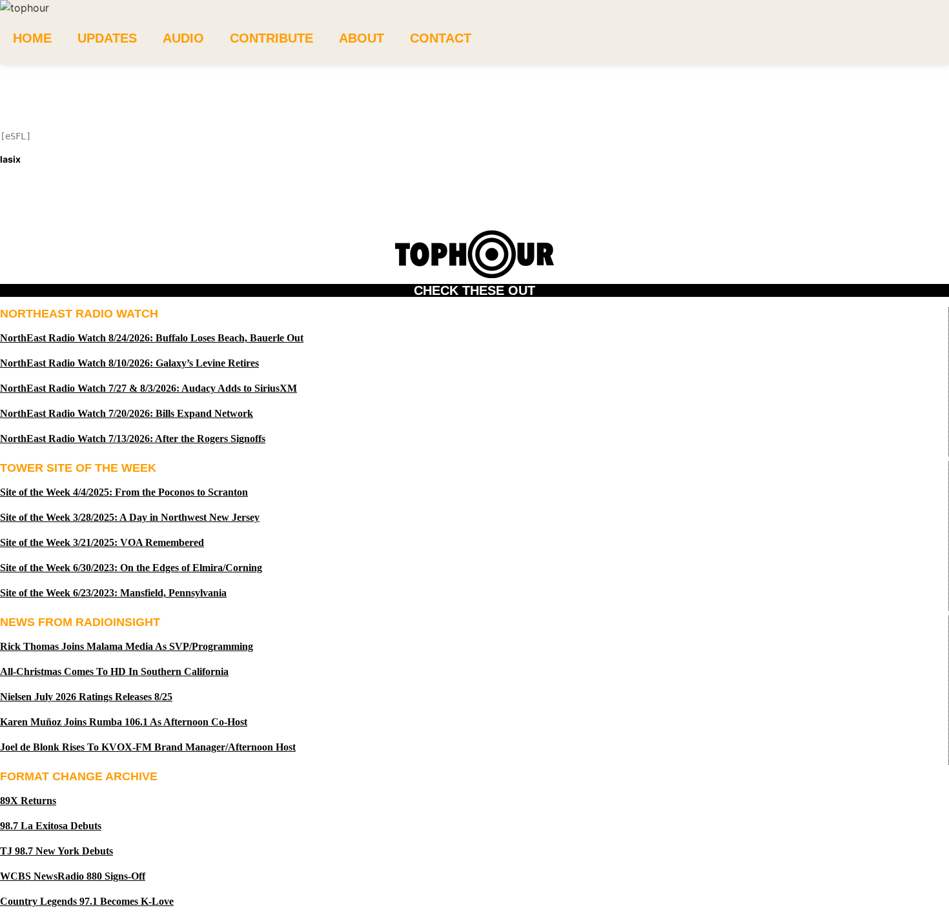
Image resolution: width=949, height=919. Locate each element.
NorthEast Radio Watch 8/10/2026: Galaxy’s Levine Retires (129, 363)
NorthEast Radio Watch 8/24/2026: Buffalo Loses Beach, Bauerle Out (151, 337)
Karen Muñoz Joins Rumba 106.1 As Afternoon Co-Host (123, 721)
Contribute (271, 38)
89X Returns (28, 800)
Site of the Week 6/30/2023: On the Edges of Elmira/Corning (131, 567)
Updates (107, 38)
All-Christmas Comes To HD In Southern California (114, 671)
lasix (10, 159)
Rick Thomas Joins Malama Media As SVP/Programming (126, 646)
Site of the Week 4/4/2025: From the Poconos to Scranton (124, 492)
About (361, 38)
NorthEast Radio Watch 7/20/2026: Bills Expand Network (126, 413)
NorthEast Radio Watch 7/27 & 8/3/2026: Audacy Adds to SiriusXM (148, 388)
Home (32, 38)
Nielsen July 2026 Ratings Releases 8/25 (86, 696)
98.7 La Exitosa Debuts (50, 825)
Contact (440, 38)
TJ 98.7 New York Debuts (56, 850)
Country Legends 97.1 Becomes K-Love (87, 901)
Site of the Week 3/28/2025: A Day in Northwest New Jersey (130, 517)
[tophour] (24, 7)
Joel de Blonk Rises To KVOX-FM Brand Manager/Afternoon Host (148, 747)
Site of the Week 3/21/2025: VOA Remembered (102, 542)
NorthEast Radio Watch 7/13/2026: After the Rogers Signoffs (132, 438)
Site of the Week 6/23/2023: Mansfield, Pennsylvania (113, 592)
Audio (183, 38)
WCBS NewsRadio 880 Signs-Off (72, 876)
